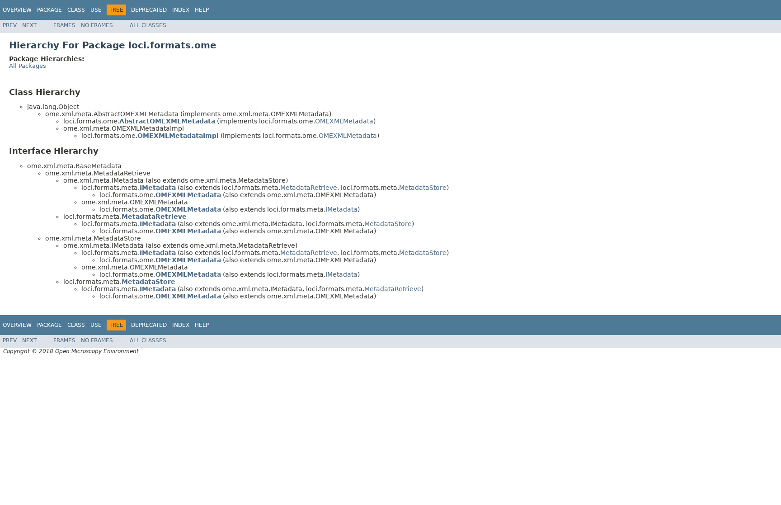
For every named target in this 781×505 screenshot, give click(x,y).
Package (49, 10)
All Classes (148, 25)
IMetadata (341, 209)
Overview (17, 10)
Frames (64, 25)
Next (29, 25)
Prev (10, 25)
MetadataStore (423, 187)
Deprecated (149, 10)
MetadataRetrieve (308, 187)
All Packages (27, 65)
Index (180, 10)
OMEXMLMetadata (344, 121)
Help (202, 10)
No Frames (97, 25)
